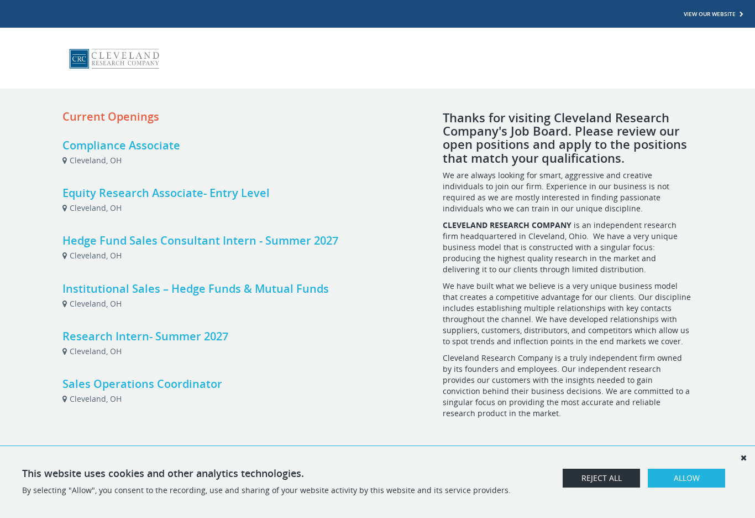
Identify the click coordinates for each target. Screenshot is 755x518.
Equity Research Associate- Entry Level (166, 192)
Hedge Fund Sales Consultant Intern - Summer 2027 (200, 240)
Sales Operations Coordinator (142, 383)
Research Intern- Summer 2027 (145, 336)
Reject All (601, 478)
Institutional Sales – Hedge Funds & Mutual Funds (195, 288)
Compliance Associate (121, 145)
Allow (687, 478)
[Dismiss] (743, 457)
